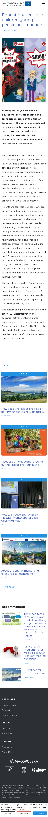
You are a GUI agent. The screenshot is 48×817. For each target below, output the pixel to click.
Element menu (10, 715)
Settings (8, 813)
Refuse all (24, 813)
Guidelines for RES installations (34, 671)
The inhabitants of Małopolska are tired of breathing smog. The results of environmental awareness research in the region (35, 624)
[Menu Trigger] (43, 3)
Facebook (7, 733)
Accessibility (8, 710)
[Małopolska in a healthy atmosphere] (24, 3)
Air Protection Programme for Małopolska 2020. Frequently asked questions (35, 652)
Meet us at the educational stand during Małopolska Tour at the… (22, 463)
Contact (6, 728)
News (5, 365)
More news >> (10, 587)
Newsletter (7, 747)
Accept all (40, 813)
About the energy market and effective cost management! (20, 572)
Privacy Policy (9, 705)
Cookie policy (24, 810)
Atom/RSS (7, 752)
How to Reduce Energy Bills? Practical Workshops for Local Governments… (19, 517)
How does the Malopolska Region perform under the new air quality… (23, 410)
